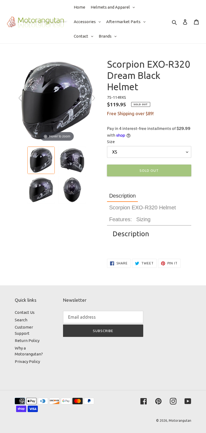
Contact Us (25, 312)
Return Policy (27, 340)
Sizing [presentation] (143, 219)
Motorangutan (180, 420)
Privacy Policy (27, 361)
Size (111, 141)
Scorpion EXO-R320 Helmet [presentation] (142, 207)
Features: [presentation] (120, 219)
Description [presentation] (122, 196)
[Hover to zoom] (57, 100)
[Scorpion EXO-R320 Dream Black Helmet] (41, 160)
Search (21, 320)
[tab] (122, 196)
